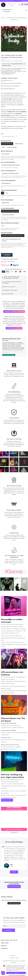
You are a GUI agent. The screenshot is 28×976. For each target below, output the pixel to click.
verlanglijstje (6, 259)
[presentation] (1, 857)
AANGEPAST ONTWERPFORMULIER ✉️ (14, 311)
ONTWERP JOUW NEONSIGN (14, 328)
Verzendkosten (8, 60)
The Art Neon (11, 261)
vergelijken (15, 259)
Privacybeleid (15, 970)
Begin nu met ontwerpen (14, 886)
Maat (2, 134)
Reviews (14, 872)
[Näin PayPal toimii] (15, 265)
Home (2, 17)
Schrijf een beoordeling (14, 903)
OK (16, 972)
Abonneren (8, 930)
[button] (19, 4)
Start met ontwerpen (7, 800)
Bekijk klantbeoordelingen (8, 354)
